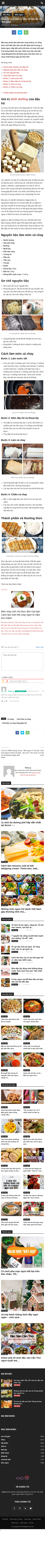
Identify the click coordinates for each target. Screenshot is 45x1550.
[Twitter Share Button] (20, 32)
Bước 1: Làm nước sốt (12, 78)
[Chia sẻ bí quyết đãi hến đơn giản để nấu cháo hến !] (11, 1209)
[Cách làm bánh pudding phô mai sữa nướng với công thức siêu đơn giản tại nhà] (11, 1126)
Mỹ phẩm (4, 1443)
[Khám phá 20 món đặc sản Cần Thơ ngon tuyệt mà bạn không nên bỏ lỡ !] (22, 1338)
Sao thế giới (5, 1436)
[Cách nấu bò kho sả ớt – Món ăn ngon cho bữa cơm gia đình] (33, 1060)
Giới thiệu (5, 1519)
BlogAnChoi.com (8, 1492)
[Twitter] (31, 1508)
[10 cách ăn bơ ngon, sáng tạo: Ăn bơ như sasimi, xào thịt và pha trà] (5, 928)
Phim (3, 1440)
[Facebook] (14, 1508)
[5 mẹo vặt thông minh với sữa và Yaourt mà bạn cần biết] (11, 1182)
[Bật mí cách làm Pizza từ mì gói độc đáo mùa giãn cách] (11, 1033)
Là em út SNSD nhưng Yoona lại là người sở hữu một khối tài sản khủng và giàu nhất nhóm (11, 754)
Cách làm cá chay (24, 719)
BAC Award (23, 1523)
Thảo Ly (28, 768)
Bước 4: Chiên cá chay (12, 87)
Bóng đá (4, 1456)
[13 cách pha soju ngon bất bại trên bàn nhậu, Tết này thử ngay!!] (22, 1252)
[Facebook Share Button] (14, 32)
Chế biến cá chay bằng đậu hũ (14, 723)
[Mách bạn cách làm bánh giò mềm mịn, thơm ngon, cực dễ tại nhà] (33, 1126)
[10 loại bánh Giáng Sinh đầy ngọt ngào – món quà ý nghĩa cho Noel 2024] (22, 1295)
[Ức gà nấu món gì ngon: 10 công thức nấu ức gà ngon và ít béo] (5, 950)
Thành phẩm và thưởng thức (15, 93)
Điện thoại (5, 1453)
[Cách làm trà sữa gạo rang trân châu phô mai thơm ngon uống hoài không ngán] (33, 1209)
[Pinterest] (20, 1508)
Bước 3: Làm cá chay (12, 84)
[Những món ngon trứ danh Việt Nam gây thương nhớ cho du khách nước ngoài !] (22, 890)
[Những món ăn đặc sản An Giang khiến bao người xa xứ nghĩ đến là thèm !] (6, 1393)
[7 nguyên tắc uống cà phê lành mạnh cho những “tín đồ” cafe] (5, 939)
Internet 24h (5, 1459)
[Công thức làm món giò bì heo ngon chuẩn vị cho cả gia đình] (11, 1155)
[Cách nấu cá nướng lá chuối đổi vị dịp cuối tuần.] (33, 1033)
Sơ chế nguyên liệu (11, 73)
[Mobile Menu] (3, 3)
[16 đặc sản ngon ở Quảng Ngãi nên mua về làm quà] (33, 1182)
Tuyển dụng (27, 1519)
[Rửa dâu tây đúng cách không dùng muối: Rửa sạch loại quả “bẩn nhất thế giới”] (5, 971)
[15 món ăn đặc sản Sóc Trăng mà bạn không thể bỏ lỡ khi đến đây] (6, 1404)
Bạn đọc (4, 1450)
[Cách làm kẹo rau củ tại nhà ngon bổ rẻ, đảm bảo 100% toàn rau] (5, 960)
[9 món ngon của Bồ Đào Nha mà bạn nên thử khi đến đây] (5, 982)
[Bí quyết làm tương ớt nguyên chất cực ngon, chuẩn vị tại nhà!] (11, 1060)
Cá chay (10, 719)
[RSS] (25, 1508)
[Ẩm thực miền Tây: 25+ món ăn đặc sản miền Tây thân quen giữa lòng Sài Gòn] (6, 1383)
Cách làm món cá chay (12, 76)
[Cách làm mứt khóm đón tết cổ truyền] (11, 1006)
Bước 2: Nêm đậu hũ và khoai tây (17, 81)
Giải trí (3, 1446)
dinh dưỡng (19, 99)
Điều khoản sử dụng (16, 1519)
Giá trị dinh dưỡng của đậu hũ (15, 67)
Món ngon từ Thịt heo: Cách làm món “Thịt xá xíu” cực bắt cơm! (33, 753)
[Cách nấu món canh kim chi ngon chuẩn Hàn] (33, 1006)
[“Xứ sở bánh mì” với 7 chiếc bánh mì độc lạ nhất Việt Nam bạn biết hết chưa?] (33, 1097)
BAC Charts (15, 1523)
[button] (42, 3)
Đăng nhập (39, 647)
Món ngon (19, 15)
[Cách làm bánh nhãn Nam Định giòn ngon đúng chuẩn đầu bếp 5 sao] (11, 1097)
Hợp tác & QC (37, 1519)
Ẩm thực (6, 15)
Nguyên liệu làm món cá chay (15, 70)
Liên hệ (31, 1523)
